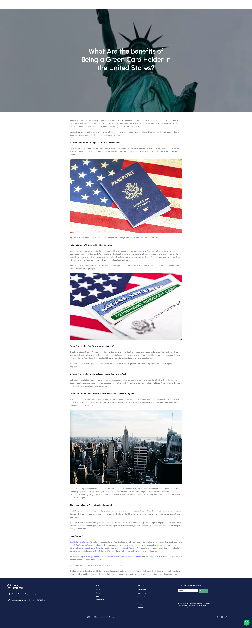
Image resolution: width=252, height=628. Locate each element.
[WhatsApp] (247, 623)
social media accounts (118, 557)
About (87, 4)
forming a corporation (147, 545)
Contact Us (131, 4)
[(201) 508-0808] (39, 600)
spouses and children (155, 151)
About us (99, 596)
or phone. (118, 565)
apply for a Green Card (146, 251)
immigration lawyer (144, 526)
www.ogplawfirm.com (94, 557)
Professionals (96, 4)
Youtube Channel (134, 557)
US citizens (77, 498)
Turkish (158, 557)
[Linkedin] (217, 617)
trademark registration (83, 548)
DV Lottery (131, 548)
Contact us (100, 600)
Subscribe (203, 591)
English (167, 557)
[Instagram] (226, 617)
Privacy (139, 604)
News (98, 589)
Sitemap (140, 608)
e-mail (111, 565)
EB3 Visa (122, 548)
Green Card (99, 548)
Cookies (140, 600)
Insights (122, 4)
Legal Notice (141, 593)
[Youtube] (222, 617)
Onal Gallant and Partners (80, 542)
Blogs (98, 593)
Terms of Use (141, 597)
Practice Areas (109, 4)
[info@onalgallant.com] (17, 600)
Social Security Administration (90, 399)
